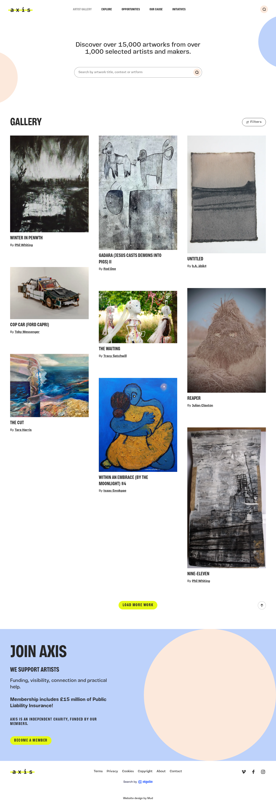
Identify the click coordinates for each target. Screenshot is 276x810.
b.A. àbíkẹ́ (199, 266)
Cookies (128, 771)
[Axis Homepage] (20, 9)
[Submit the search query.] (197, 72)
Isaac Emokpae (114, 490)
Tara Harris (23, 430)
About (161, 771)
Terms (98, 771)
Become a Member (30, 740)
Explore (106, 9)
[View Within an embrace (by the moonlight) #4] (138, 433)
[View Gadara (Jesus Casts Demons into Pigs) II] (138, 201)
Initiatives (178, 9)
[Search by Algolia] (137, 782)
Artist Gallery (82, 9)
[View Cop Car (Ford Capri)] (49, 298)
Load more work (138, 605)
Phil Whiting (24, 245)
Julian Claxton (202, 405)
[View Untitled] (226, 200)
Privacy (112, 771)
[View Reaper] (226, 345)
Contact (176, 771)
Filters (256, 122)
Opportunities (131, 9)
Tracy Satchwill (115, 356)
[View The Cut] (49, 391)
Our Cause (156, 9)
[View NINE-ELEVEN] (226, 503)
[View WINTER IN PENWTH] (49, 189)
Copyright (145, 771)
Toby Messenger (27, 332)
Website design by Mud (138, 798)
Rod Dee (109, 269)
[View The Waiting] (138, 322)
